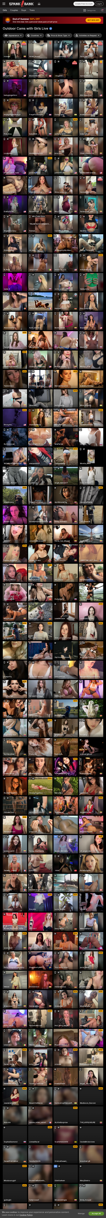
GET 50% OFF (93, 20)
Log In (99, 4)
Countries (35, 35)
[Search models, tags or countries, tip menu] (102, 10)
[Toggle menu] (4, 3)
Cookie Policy (25, 1215)
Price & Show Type (59, 35)
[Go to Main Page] (21, 3)
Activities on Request (88, 35)
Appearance (14, 35)
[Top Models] (39, 3)
